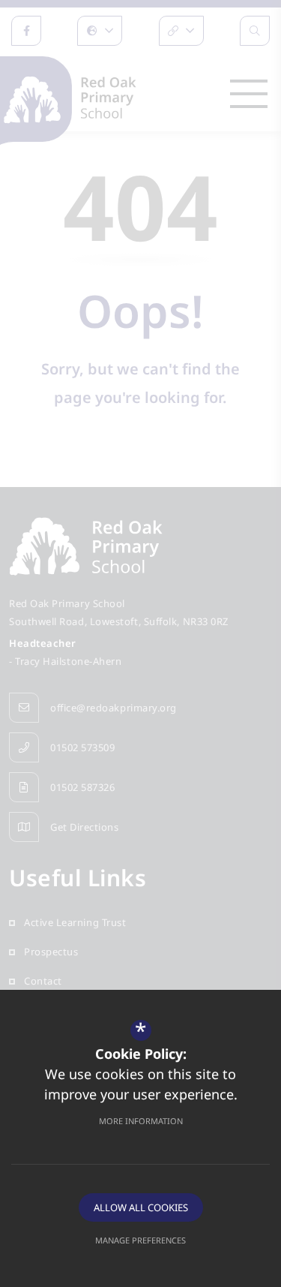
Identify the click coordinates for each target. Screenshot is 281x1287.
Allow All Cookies (141, 1207)
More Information (141, 1120)
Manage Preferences (140, 1240)
